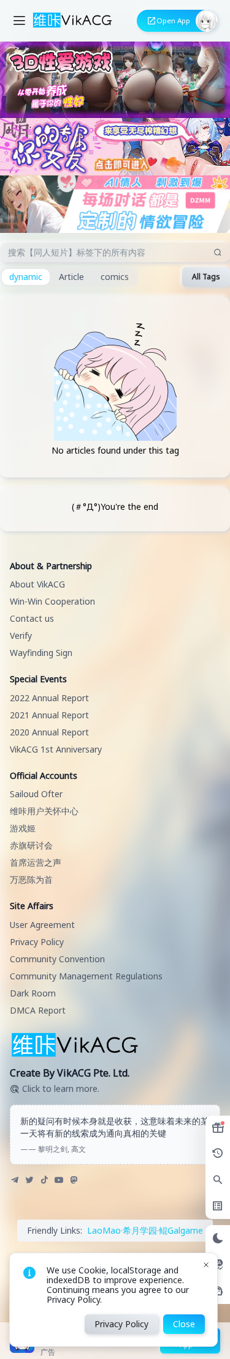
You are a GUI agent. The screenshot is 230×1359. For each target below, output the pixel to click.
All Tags (206, 276)
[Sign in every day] (217, 1128)
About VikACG (37, 584)
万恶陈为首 (31, 879)
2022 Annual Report (49, 698)
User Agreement (42, 924)
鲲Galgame (181, 1230)
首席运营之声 (35, 862)
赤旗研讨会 (31, 845)
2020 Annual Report (49, 732)
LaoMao (104, 1230)
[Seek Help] (217, 1291)
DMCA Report (38, 1010)
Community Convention (57, 959)
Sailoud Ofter (36, 794)
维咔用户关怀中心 (44, 811)
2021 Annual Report (49, 715)
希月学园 (140, 1230)
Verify (21, 635)
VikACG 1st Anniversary (56, 749)
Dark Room (33, 993)
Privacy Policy (37, 942)
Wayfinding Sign (41, 652)
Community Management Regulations (86, 976)
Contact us (32, 618)
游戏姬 (23, 828)
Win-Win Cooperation (52, 601)
